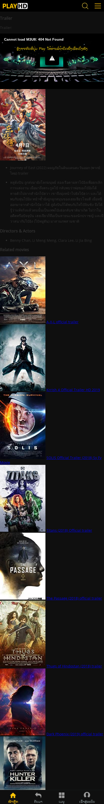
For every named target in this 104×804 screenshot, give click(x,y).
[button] (52, 58)
